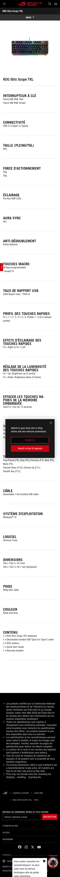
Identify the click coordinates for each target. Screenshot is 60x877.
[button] (4, 4)
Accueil (6, 832)
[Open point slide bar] (1, 267)
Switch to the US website (30, 448)
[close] (51, 423)
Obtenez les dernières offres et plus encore (25, 812)
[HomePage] (4, 793)
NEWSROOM (7, 839)
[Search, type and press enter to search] (50, 4)
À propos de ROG (10, 826)
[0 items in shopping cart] (56, 4)
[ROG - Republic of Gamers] (30, 4)
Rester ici (30, 440)
